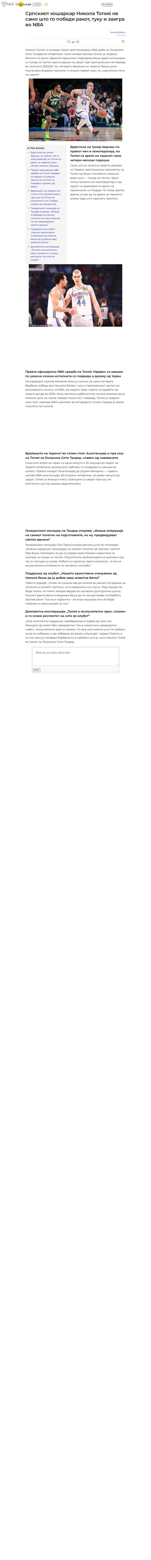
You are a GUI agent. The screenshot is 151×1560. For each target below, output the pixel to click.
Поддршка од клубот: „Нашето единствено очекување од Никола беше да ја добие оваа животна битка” (44, 236)
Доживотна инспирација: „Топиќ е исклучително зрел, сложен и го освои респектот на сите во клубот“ (45, 253)
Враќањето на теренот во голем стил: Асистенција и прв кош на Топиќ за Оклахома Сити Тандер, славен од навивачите (45, 197)
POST (36, 4)
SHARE (108, 4)
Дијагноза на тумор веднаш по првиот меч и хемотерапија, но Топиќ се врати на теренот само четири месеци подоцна (46, 159)
